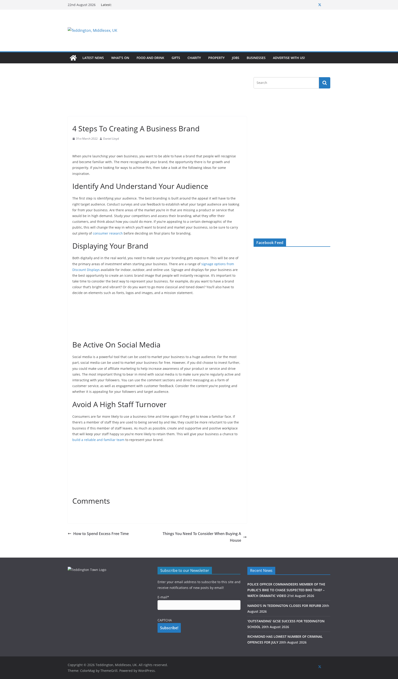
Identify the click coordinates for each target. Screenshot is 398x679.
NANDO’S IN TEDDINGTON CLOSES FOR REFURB (284, 605)
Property (216, 58)
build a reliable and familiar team (98, 440)
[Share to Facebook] (76, 147)
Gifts (176, 58)
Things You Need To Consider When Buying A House (202, 537)
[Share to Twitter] (84, 147)
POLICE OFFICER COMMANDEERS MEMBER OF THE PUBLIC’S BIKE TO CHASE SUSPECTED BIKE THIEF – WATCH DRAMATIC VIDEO (286, 590)
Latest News (93, 58)
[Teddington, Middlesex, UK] (73, 57)
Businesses (256, 58)
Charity (194, 58)
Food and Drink (150, 58)
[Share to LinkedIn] (92, 147)
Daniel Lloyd (111, 139)
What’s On (120, 58)
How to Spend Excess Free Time (101, 533)
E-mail (163, 597)
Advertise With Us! (289, 58)
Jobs (235, 58)
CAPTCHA (165, 620)
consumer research (108, 233)
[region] (255, 30)
